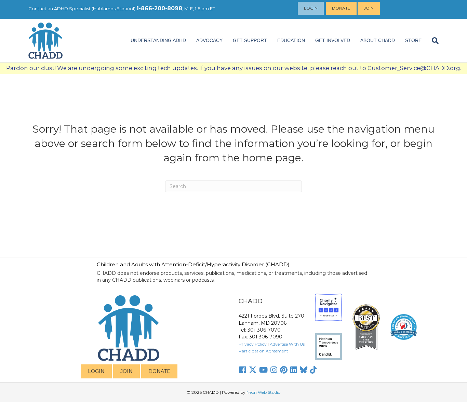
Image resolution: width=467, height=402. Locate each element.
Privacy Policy (253, 344)
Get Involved (332, 40)
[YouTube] (263, 370)
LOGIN (96, 371)
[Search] (433, 41)
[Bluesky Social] (303, 370)
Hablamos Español (113, 8)
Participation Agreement (263, 350)
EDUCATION (291, 40)
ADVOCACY (209, 40)
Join (369, 8)
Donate (341, 8)
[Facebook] (242, 370)
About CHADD (377, 40)
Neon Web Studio (263, 392)
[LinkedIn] (293, 370)
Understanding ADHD (158, 40)
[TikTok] (313, 370)
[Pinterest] (284, 370)
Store (413, 40)
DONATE (159, 371)
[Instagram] (273, 370)
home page (271, 157)
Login (311, 8)
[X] (252, 370)
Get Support (250, 40)
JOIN (126, 371)
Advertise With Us (287, 344)
